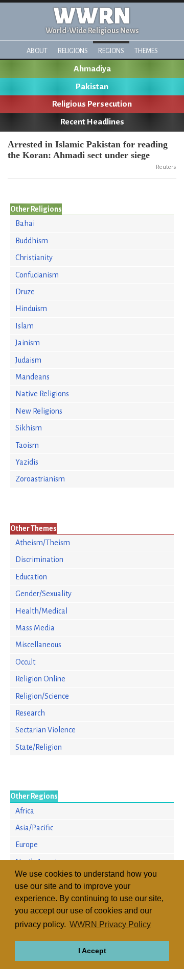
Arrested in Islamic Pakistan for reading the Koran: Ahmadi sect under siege (88, 149)
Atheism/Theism (42, 543)
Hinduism (31, 308)
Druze (25, 292)
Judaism (28, 360)
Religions (73, 51)
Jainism (27, 343)
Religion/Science (42, 696)
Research (30, 713)
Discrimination (39, 559)
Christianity (34, 257)
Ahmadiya (92, 68)
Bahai (25, 223)
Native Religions (42, 394)
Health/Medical (41, 611)
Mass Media (35, 628)
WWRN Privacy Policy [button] (110, 924)
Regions (111, 51)
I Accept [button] (92, 951)
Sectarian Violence (45, 730)
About (37, 51)
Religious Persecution (92, 104)
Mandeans (32, 377)
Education (31, 577)
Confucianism (37, 275)
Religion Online (40, 679)
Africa (24, 811)
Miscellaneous (38, 645)
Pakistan (92, 86)
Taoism (27, 445)
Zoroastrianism (40, 479)
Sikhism (28, 428)
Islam (24, 326)
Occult (25, 662)
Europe (26, 844)
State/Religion (38, 747)
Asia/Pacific (34, 828)
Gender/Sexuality (43, 594)
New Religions (38, 411)
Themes (146, 51)
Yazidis (26, 462)
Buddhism (31, 241)
